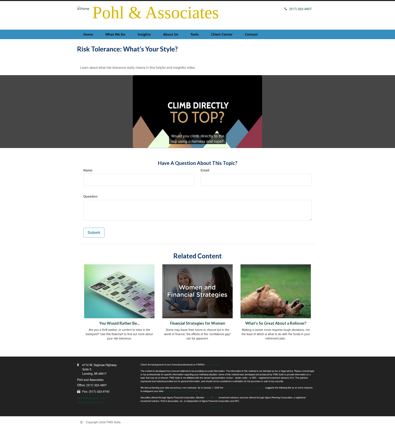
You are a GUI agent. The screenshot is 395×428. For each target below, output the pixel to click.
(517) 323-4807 (300, 8)
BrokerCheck (212, 364)
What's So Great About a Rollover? (275, 323)
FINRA (208, 397)
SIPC (214, 397)
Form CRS (217, 407)
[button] (115, 34)
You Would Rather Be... (119, 323)
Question (90, 196)
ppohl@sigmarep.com (91, 398)
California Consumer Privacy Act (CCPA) (244, 387)
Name (87, 170)
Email (205, 170)
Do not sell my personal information (181, 391)
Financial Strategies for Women (197, 323)
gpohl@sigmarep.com (91, 402)
